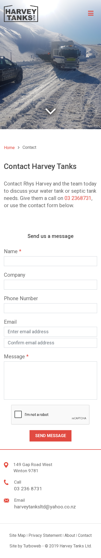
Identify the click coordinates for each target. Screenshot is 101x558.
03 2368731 (77, 198)
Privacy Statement (45, 535)
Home (9, 147)
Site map (17, 535)
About (69, 535)
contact (85, 535)
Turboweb (32, 546)
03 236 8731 (28, 489)
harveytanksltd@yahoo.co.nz (45, 507)
